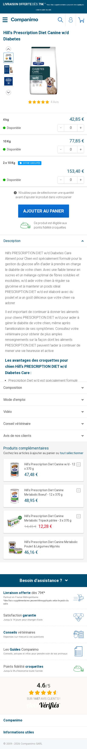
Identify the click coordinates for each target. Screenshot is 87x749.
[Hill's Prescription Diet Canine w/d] (8, 58)
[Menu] (5, 19)
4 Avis (55, 102)
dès (23, 4)
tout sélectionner (71, 453)
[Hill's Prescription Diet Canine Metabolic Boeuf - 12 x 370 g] (15, 496)
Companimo (12, 720)
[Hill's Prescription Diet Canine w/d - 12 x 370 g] (15, 470)
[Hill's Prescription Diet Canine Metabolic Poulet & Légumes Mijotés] (15, 548)
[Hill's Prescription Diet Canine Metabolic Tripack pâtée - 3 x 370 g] (15, 522)
